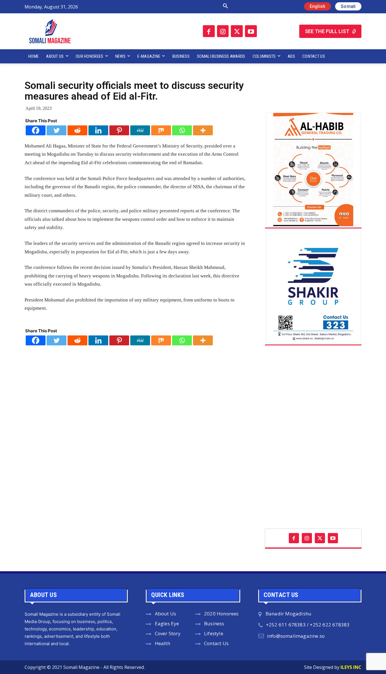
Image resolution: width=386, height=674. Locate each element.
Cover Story (168, 633)
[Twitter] (237, 31)
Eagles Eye (167, 623)
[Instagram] (223, 31)
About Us (165, 613)
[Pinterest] (119, 130)
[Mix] (161, 130)
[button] (165, 6)
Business (214, 623)
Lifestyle (213, 633)
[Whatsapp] (182, 130)
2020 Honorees (221, 613)
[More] (203, 130)
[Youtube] (251, 31)
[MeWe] (140, 130)
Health (162, 643)
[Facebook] (209, 31)
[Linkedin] (98, 130)
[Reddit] (77, 130)
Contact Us (216, 643)
